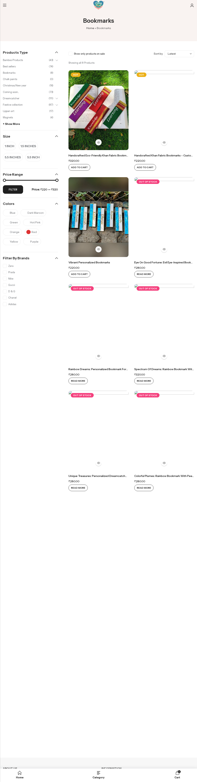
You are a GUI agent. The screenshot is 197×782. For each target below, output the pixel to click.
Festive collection (13, 104)
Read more (144, 274)
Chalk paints (10, 79)
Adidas (12, 304)
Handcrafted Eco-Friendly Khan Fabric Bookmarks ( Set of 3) (106, 155)
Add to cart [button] (79, 167)
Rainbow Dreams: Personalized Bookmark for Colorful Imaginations (111, 369)
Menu (4, 5)
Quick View (98, 142)
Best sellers (9, 66)
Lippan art (8, 111)
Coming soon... (11, 91)
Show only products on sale (89, 53)
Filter (13, 189)
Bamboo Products (13, 60)
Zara (10, 265)
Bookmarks (9, 72)
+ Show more (11, 124)
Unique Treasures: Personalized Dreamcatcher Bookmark (104, 476)
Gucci (11, 284)
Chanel (12, 297)
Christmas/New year (14, 85)
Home (90, 28)
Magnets (8, 117)
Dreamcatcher (11, 98)
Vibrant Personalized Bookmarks (89, 262)
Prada (11, 272)
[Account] (192, 5)
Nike (10, 278)
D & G (11, 291)
